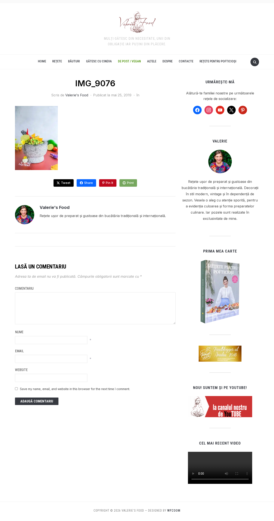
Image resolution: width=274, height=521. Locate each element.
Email (19, 351)
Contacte (186, 61)
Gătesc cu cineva (99, 61)
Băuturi (74, 61)
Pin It (109, 183)
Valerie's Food (76, 95)
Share (88, 183)
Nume (19, 332)
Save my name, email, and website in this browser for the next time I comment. (75, 389)
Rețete (57, 61)
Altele (151, 61)
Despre (167, 61)
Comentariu (24, 288)
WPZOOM (173, 510)
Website (21, 370)
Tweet (65, 183)
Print (130, 183)
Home (42, 61)
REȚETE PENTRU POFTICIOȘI (218, 61)
